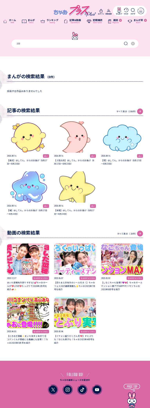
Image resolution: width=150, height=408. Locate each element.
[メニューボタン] (141, 11)
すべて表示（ (126, 111)
